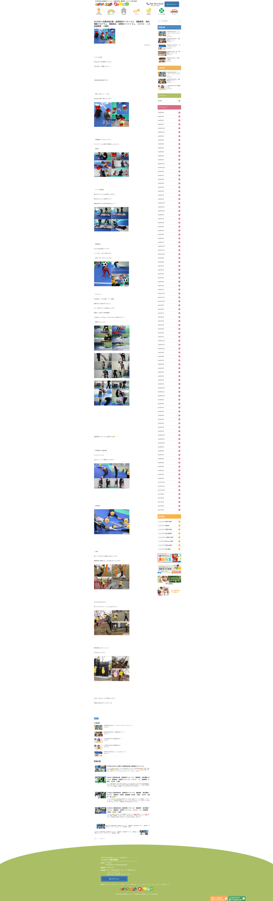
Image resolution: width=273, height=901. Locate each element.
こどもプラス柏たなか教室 (165, 541)
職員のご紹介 (133, 884)
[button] (179, 21)
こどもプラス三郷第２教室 (165, 537)
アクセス (148, 884)
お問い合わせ (173, 4)
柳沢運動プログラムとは (105, 884)
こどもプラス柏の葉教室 (165, 533)
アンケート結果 (141, 884)
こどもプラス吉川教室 (164, 549)
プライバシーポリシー (156, 884)
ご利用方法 (122, 884)
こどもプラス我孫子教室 (165, 529)
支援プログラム (115, 884)
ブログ (127, 884)
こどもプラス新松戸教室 (165, 521)
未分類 (97, 718)
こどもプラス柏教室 (163, 525)
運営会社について (166, 884)
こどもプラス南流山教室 (165, 545)
